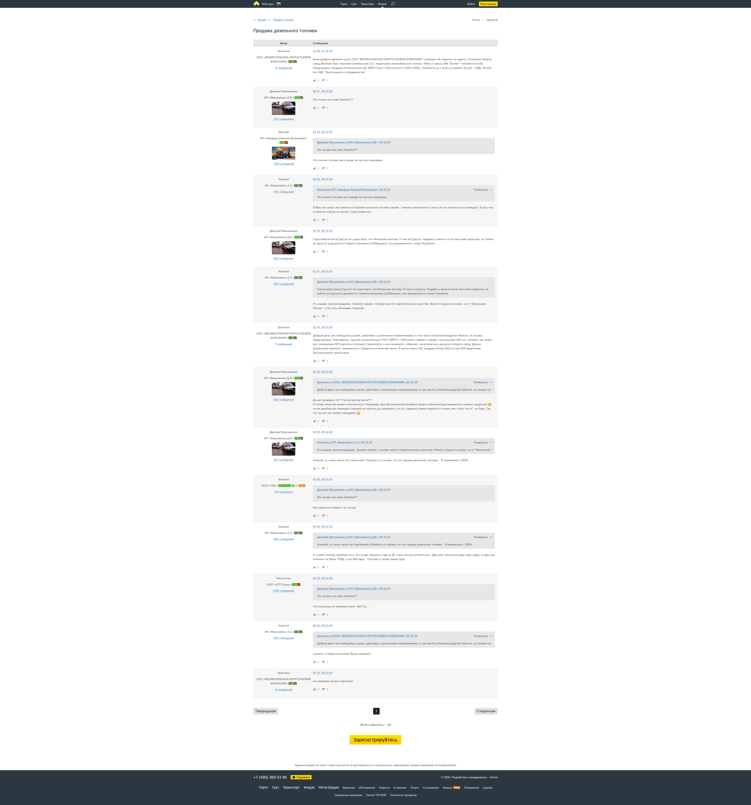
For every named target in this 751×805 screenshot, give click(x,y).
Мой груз (267, 3)
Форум (382, 3)
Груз (354, 3)
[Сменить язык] (279, 4)
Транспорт (367, 3)
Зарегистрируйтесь (375, 739)
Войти (471, 3)
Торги (343, 3)
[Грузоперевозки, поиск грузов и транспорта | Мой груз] (256, 4)
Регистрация (488, 3)
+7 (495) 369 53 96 (270, 777)
